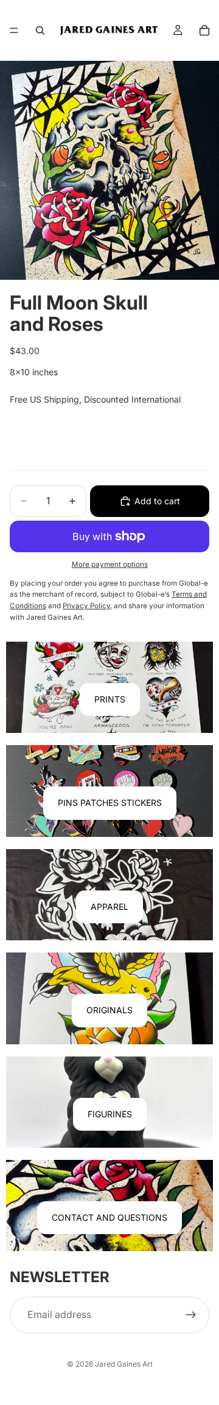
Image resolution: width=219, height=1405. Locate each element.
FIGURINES (110, 1114)
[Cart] (204, 30)
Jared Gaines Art (124, 1364)
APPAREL (109, 906)
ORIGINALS (109, 1010)
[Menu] (14, 30)
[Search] (40, 30)
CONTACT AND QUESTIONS (109, 1217)
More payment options (110, 564)
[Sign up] (191, 1315)
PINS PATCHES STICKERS (110, 802)
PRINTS (109, 699)
